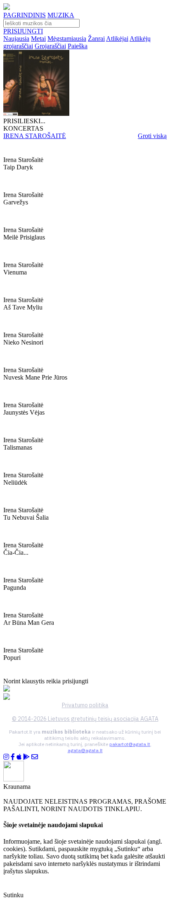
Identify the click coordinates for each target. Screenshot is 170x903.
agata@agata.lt (85, 750)
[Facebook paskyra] (13, 756)
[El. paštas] (34, 756)
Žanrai (96, 38)
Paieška (77, 45)
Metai (38, 38)
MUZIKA (60, 15)
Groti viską (152, 135)
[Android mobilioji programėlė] (26, 756)
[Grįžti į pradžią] (6, 7)
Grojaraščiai (50, 45)
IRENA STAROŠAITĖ (34, 135)
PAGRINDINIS (24, 15)
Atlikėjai (117, 38)
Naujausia (16, 38)
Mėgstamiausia (66, 38)
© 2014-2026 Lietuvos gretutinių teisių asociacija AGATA (85, 718)
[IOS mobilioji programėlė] (19, 756)
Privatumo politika (85, 705)
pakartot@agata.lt (129, 744)
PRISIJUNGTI (23, 31)
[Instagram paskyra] (6, 756)
